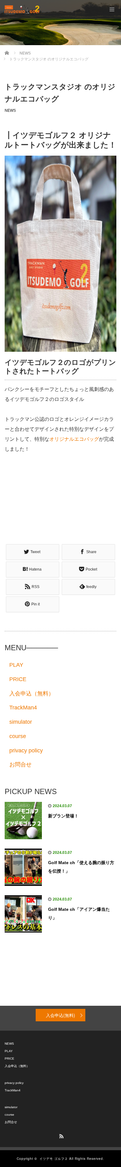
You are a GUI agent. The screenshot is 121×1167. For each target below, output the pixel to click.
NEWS (10, 110)
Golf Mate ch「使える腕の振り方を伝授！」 (81, 866)
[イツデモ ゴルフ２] (22, 9)
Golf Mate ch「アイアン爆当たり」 (79, 913)
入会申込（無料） (31, 693)
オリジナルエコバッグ (74, 439)
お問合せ (20, 764)
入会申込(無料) (60, 1015)
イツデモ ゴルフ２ (53, 1158)
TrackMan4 (23, 707)
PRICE (17, 679)
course (17, 736)
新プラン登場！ (63, 815)
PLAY (16, 665)
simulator (20, 722)
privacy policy (26, 750)
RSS (60, 1135)
